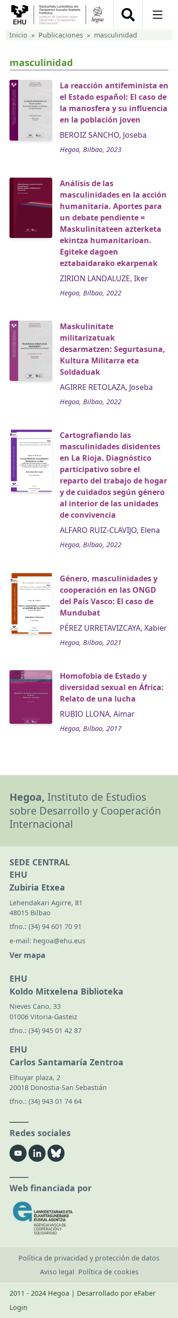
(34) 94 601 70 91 (55, 926)
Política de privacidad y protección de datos (89, 1257)
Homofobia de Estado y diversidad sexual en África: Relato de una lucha (112, 687)
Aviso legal (57, 1271)
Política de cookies (108, 1271)
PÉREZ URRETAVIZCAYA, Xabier (113, 628)
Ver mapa (27, 955)
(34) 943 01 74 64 (55, 1101)
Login (18, 1307)
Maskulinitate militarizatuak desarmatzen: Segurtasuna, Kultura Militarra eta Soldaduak (112, 349)
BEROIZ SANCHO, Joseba (103, 135)
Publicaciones (60, 34)
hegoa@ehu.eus (59, 940)
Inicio (18, 34)
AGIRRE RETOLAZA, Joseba (106, 387)
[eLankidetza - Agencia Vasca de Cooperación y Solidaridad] (89, 1218)
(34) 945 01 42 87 (55, 1030)
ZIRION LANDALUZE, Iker (104, 278)
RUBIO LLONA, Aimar (97, 714)
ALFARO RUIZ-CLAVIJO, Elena (110, 530)
